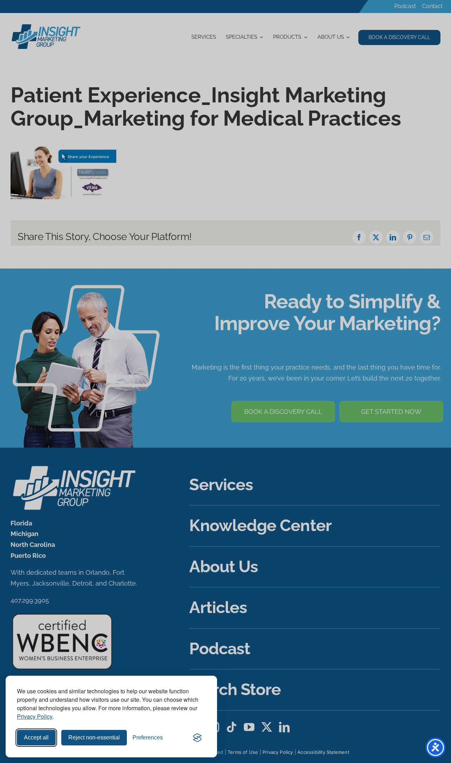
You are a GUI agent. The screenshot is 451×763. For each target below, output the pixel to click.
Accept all (36, 737)
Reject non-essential (94, 737)
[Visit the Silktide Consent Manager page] (197, 737)
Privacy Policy (34, 716)
